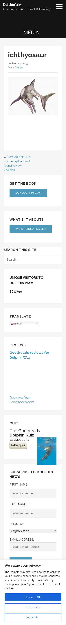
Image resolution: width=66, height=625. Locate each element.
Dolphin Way (12, 4)
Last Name (18, 504)
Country (17, 524)
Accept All (33, 597)
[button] (60, 6)
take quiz (18, 445)
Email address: (22, 539)
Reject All (33, 617)
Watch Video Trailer (30, 228)
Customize (33, 607)
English (18, 323)
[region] (33, 592)
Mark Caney (15, 67)
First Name (18, 484)
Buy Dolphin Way (28, 192)
